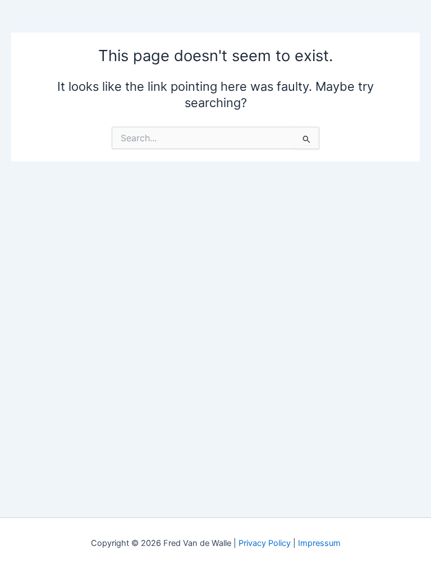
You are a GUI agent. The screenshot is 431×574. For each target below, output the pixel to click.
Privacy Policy (265, 543)
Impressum (319, 543)
